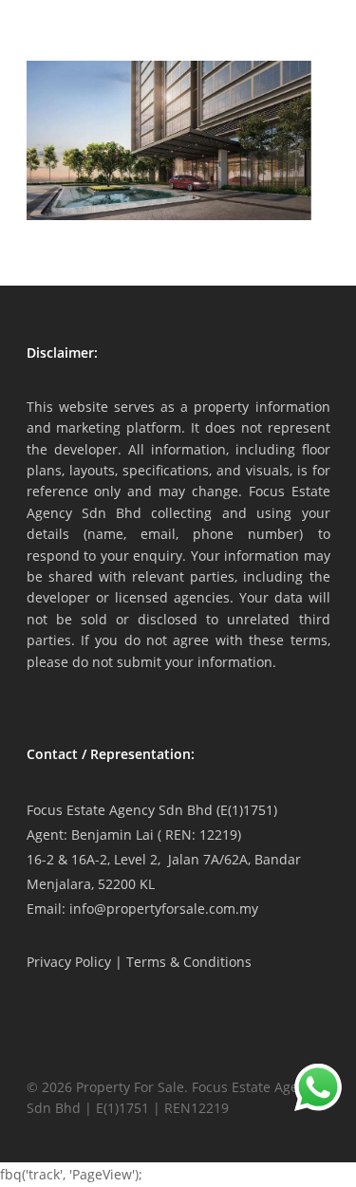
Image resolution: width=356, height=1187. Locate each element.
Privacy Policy (69, 962)
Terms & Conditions (189, 962)
